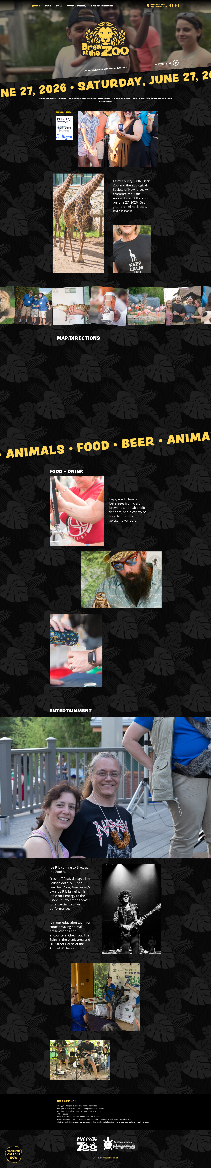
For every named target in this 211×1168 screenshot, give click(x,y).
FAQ (59, 5)
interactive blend (110, 1158)
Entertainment (103, 5)
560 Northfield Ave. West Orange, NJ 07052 (159, 5)
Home (36, 5)
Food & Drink (76, 5)
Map (48, 5)
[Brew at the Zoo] (105, 39)
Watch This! (163, 64)
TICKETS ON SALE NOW (13, 1154)
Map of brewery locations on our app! (105, 69)
